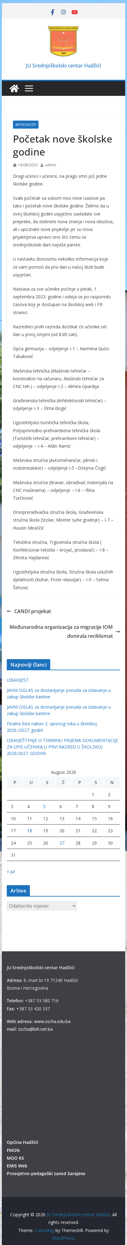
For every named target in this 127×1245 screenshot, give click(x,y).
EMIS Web (17, 1166)
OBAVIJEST (18, 680)
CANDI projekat (32, 611)
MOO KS (15, 1158)
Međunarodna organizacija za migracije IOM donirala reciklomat (61, 631)
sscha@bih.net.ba (35, 1029)
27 (61, 843)
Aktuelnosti (25, 124)
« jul (11, 871)
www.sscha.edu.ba (52, 1021)
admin (50, 165)
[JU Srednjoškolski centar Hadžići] (14, 88)
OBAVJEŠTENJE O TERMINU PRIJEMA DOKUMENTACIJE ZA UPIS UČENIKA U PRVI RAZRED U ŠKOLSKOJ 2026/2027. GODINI (62, 746)
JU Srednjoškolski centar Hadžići (63, 65)
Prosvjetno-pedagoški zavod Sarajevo (46, 1173)
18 (29, 831)
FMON (13, 1150)
